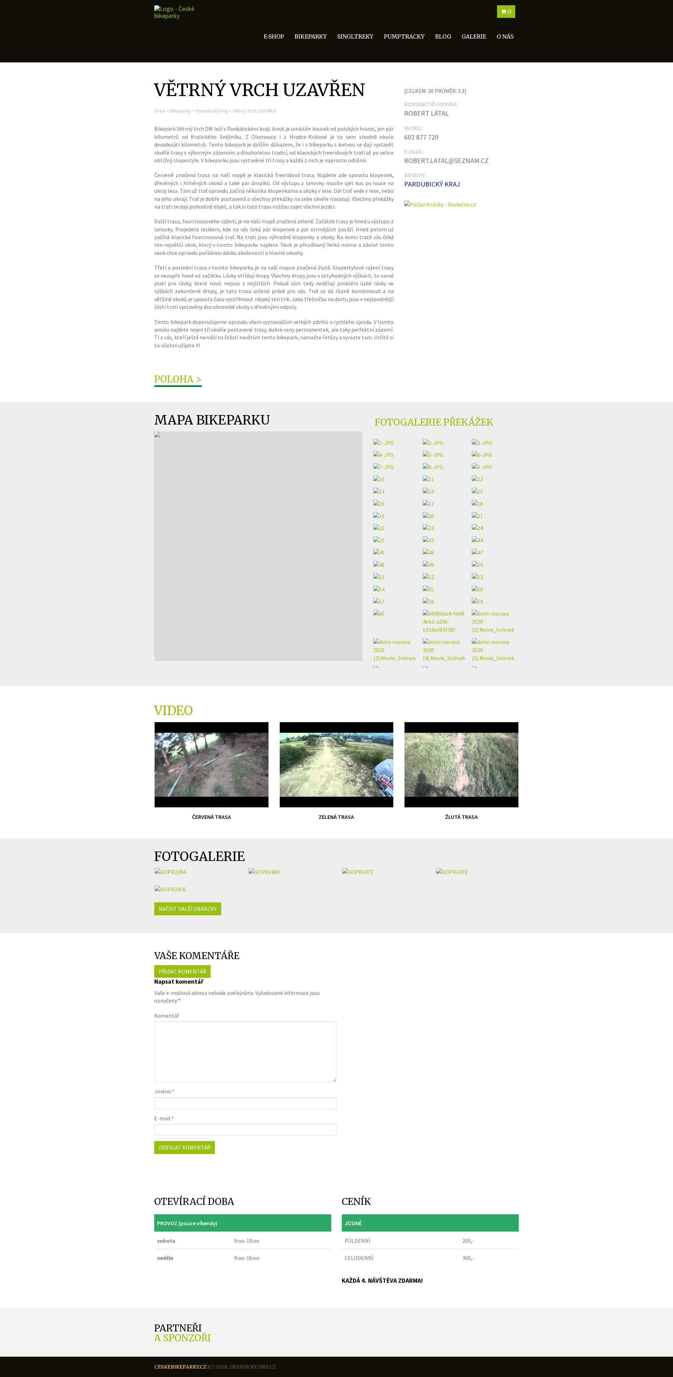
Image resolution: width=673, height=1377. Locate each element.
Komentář (166, 1015)
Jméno (164, 1091)
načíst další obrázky (188, 908)
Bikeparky (180, 111)
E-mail (164, 1118)
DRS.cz (267, 1367)
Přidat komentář (182, 971)
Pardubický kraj (212, 111)
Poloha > (178, 379)
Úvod (159, 111)
